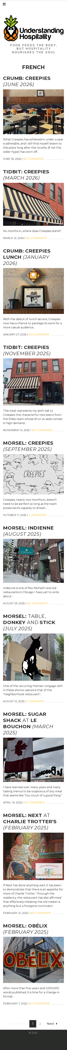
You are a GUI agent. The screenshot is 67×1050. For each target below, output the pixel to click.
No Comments (33, 158)
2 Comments (37, 515)
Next (50, 1024)
